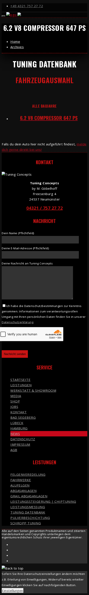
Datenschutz (22, 439)
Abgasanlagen (23, 490)
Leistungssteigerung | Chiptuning (43, 501)
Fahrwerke (20, 480)
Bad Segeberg (23, 417)
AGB (13, 450)
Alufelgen (20, 485)
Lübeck (16, 423)
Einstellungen (12, 590)
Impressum (20, 444)
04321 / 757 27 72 (44, 208)
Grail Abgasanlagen (28, 496)
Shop (15, 401)
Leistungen (21, 385)
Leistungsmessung (27, 507)
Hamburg (19, 428)
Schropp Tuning (25, 523)
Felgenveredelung (27, 474)
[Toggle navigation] (3, 16)
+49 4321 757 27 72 (26, 6)
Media (15, 396)
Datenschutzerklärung (17, 322)
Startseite (20, 379)
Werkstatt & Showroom (33, 390)
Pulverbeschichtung (30, 517)
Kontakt (18, 412)
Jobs (14, 406)
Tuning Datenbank (27, 512)
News (15, 433)
